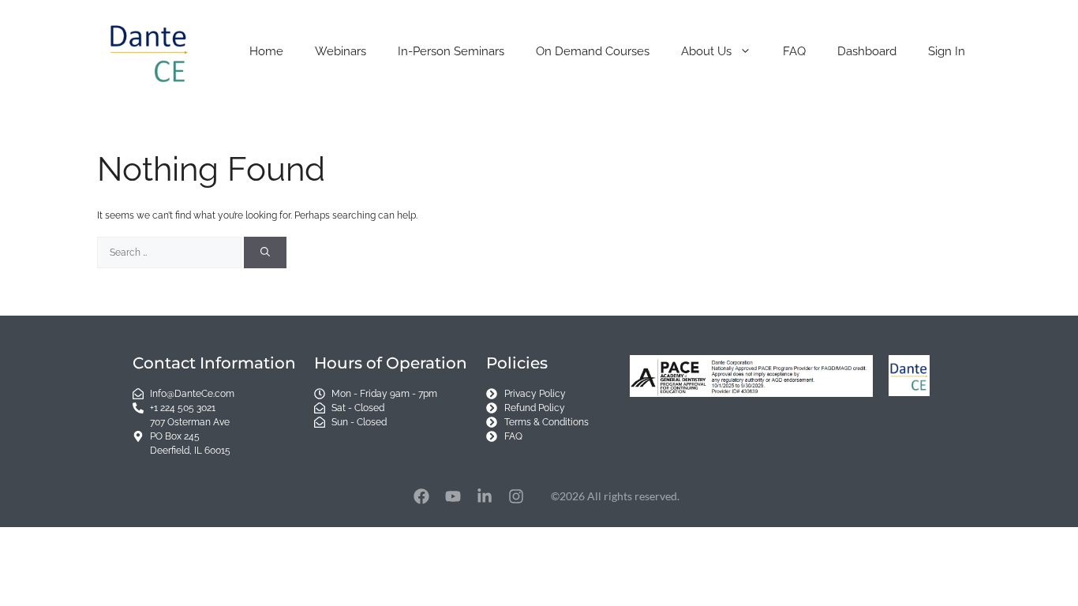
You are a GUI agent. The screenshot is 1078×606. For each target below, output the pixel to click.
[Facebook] (421, 496)
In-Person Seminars (451, 51)
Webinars (340, 51)
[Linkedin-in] (484, 496)
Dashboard (866, 51)
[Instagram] (516, 496)
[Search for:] (170, 252)
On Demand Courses (592, 51)
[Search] (265, 252)
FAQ (794, 51)
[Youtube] (453, 496)
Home (266, 51)
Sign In (946, 51)
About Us (706, 51)
